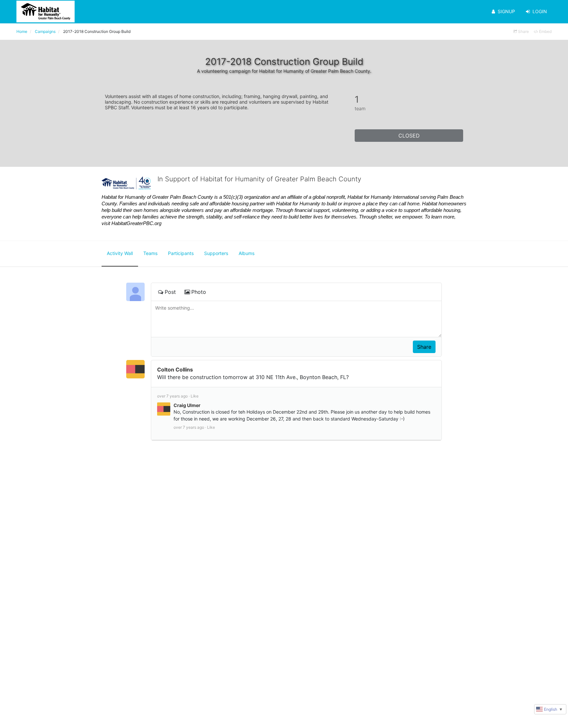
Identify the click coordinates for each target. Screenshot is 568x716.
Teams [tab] (150, 253)
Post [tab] (170, 292)
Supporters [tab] (216, 253)
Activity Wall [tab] (120, 253)
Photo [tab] (198, 292)
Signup (506, 11)
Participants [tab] (181, 253)
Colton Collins (175, 369)
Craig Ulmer (187, 405)
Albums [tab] (246, 253)
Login (539, 11)
